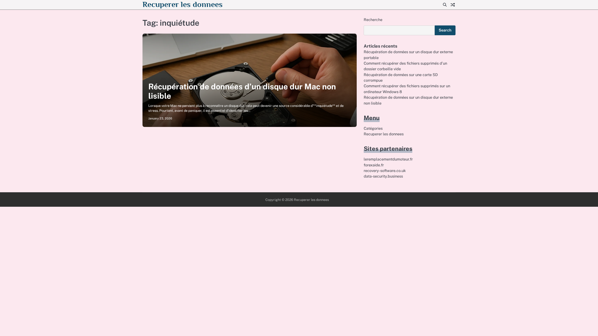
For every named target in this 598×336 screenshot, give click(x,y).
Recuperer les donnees (182, 4)
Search (445, 30)
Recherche (373, 20)
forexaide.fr (374, 165)
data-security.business (383, 176)
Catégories (373, 128)
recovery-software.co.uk (385, 170)
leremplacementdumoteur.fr (388, 159)
